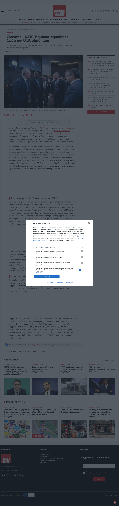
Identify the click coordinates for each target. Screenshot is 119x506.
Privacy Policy (69, 282)
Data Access (59, 282)
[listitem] (59, 247)
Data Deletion (49, 282)
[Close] (89, 223)
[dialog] (59, 253)
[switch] (81, 251)
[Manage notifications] (115, 502)
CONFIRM (47, 276)
